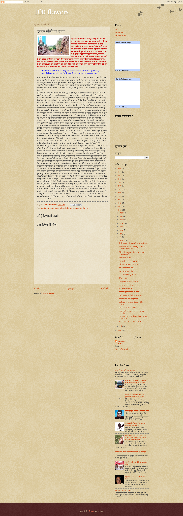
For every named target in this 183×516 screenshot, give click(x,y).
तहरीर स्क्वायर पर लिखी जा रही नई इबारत (131, 295)
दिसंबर (122, 213)
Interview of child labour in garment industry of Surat (134, 396)
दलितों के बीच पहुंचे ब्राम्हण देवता (128, 299)
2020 (120, 179)
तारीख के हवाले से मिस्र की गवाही (129, 292)
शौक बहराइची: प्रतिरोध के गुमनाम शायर (137, 411)
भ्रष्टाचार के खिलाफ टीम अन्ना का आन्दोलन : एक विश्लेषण (135, 424)
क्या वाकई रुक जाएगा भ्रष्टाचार (128, 261)
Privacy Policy (120, 36)
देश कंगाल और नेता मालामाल (123, 491)
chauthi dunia (45, 208)
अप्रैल (122, 240)
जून (121, 234)
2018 (120, 186)
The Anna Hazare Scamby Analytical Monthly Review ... (132, 248)
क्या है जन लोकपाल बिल (126, 271)
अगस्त (122, 227)
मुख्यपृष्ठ (71, 288)
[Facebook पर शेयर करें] (78, 205)
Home (117, 29)
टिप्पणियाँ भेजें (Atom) (47, 293)
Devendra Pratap (121, 343)
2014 (120, 200)
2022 (120, 176)
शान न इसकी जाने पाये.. (126, 288)
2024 (120, 172)
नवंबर (121, 216)
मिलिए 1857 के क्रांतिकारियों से (128, 282)
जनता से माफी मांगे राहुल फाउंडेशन (125, 370)
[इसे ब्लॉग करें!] (74, 205)
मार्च (121, 326)
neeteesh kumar (82, 208)
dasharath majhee (57, 208)
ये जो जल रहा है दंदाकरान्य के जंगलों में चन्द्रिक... (134, 243)
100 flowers (51, 11)
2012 (120, 207)
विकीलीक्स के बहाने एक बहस (127, 308)
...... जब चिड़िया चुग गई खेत (127, 275)
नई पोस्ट (37, 288)
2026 (120, 169)
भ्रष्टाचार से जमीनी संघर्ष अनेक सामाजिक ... (132, 322)
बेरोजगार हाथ (123, 278)
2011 (120, 210)
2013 (120, 203)
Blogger (91, 511)
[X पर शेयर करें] (76, 205)
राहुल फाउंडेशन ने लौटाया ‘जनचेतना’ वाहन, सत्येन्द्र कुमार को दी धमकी (136, 381)
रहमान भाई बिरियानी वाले (126, 285)
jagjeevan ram (70, 208)
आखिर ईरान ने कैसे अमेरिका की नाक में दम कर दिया (130, 452)
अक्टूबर (122, 220)
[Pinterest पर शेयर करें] (81, 205)
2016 (120, 193)
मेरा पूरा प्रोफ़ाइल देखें (121, 349)
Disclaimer (119, 32)
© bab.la (117, 70)
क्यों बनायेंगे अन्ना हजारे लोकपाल (128, 264)
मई (121, 237)
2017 (120, 189)
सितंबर (122, 223)
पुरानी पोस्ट (105, 288)
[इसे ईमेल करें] (71, 205)
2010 (120, 331)
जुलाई (121, 230)
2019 (120, 182)
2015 (120, 196)
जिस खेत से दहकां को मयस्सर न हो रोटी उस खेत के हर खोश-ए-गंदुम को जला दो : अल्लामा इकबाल (135, 437)
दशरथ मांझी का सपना (125, 257)
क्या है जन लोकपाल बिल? (126, 268)
